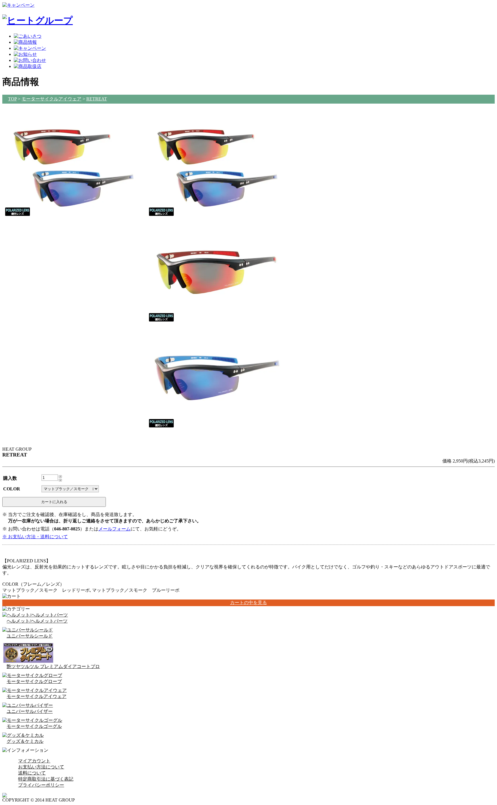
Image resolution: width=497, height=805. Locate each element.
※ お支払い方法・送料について (35, 536)
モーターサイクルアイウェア (51, 98)
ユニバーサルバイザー (30, 711)
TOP (12, 98)
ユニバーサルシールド (30, 635)
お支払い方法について (41, 766)
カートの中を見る (248, 602)
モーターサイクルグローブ (34, 681)
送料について (32, 772)
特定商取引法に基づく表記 (45, 779)
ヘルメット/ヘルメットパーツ (37, 621)
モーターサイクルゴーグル (34, 726)
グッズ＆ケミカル (25, 741)
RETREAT (96, 98)
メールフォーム (114, 528)
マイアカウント (34, 760)
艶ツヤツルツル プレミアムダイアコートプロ (53, 666)
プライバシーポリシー (41, 785)
